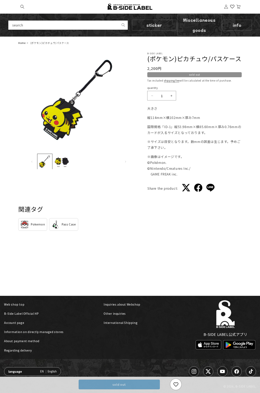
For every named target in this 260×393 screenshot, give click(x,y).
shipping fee (171, 80)
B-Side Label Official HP (21, 313)
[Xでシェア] (186, 188)
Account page (14, 323)
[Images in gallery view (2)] (61, 161)
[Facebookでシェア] (198, 188)
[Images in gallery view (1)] (44, 161)
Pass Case (69, 224)
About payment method (21, 341)
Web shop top (14, 304)
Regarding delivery (18, 350)
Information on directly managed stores (34, 332)
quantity (152, 88)
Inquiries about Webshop (122, 304)
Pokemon (38, 224)
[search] (123, 25)
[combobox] (68, 25)
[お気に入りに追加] (175, 384)
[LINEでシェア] (210, 188)
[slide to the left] (31, 161)
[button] (22, 7)
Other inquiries (115, 313)
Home (21, 43)
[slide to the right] (125, 161)
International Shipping (121, 323)
